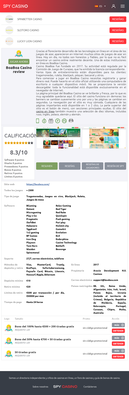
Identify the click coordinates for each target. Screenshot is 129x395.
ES (102, 6)
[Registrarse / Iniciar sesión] (113, 6)
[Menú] (123, 6)
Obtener (118, 331)
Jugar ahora (19, 61)
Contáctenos (90, 386)
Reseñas (118, 19)
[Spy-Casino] (15, 6)
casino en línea (45, 111)
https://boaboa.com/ (37, 184)
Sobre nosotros (40, 386)
